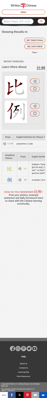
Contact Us (23, 368)
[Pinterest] (27, 395)
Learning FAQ (23, 372)
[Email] (35, 395)
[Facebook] (12, 395)
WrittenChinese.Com (25, 384)
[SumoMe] (43, 395)
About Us (23, 364)
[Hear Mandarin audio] (35, 81)
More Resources (23, 376)
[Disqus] (23, 245)
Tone (34, 52)
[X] (20, 395)
